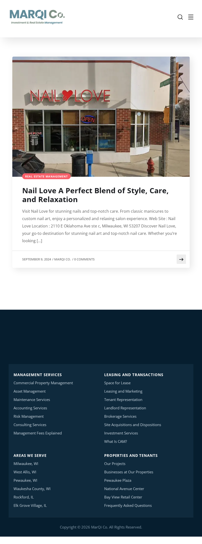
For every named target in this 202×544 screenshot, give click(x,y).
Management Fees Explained (38, 433)
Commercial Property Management (43, 382)
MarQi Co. (62, 259)
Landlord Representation (125, 407)
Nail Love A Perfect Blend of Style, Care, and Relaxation (95, 195)
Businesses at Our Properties (128, 471)
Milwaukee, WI (26, 463)
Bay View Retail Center (123, 497)
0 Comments (84, 259)
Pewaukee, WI (25, 480)
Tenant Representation (123, 399)
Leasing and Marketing (123, 391)
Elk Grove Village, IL (30, 505)
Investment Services (121, 433)
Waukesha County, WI (32, 488)
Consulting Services (30, 424)
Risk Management (29, 416)
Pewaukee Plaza (117, 480)
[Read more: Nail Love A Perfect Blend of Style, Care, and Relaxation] (181, 259)
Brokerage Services (120, 416)
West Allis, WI (25, 471)
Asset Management (30, 391)
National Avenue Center (124, 488)
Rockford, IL (24, 497)
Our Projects (114, 463)
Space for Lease (117, 382)
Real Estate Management (46, 176)
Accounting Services (30, 407)
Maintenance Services (32, 399)
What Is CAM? (115, 441)
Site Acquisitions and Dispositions (132, 424)
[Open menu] (190, 17)
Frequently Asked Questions (128, 505)
